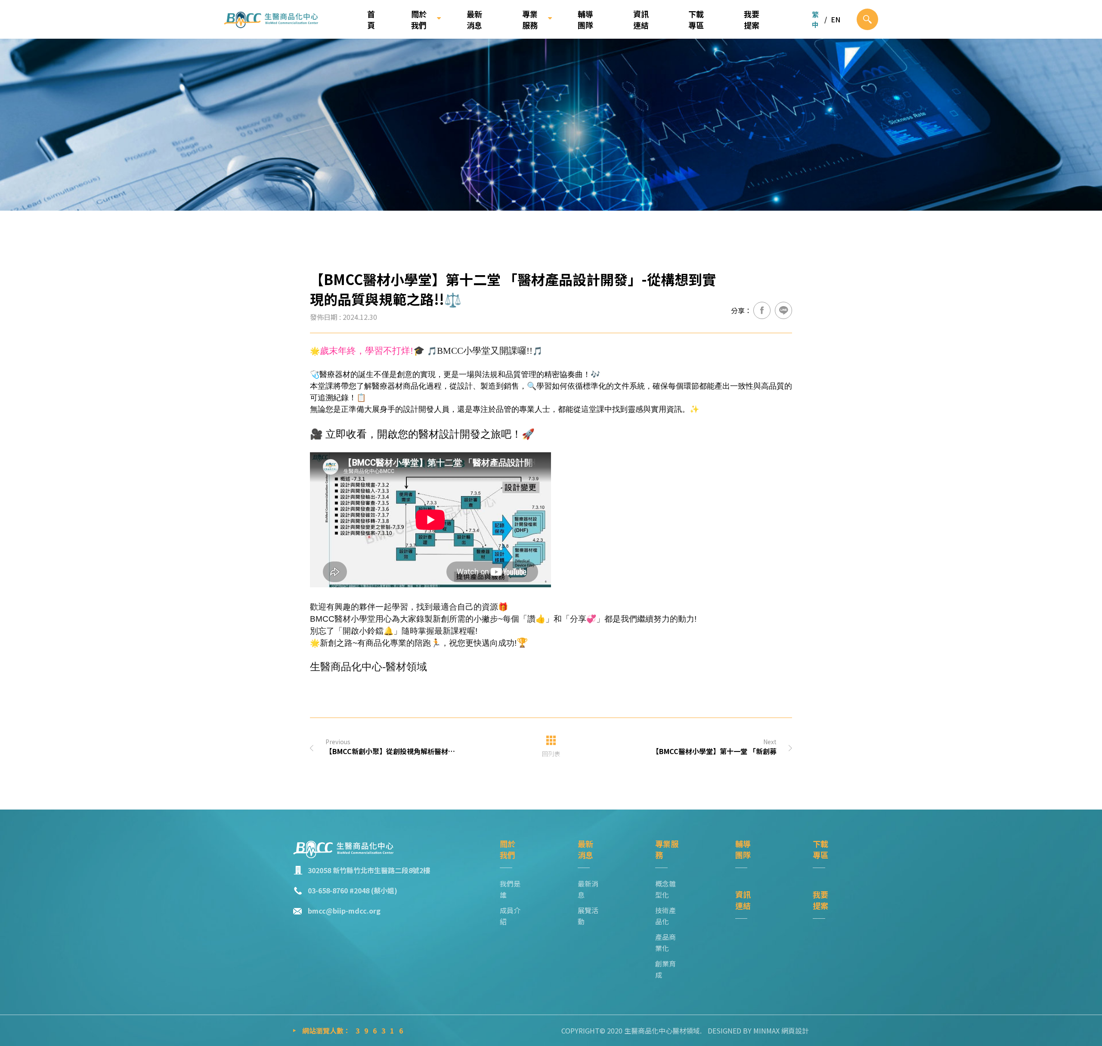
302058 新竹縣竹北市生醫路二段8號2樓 (369, 870)
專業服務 (530, 19)
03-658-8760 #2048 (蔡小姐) (352, 890)
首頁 (371, 19)
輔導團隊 (585, 19)
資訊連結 (641, 19)
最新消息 (474, 19)
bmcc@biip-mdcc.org (344, 910)
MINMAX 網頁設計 (781, 1030)
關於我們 (419, 19)
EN (835, 19)
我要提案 (751, 19)
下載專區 (696, 19)
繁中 (815, 19)
